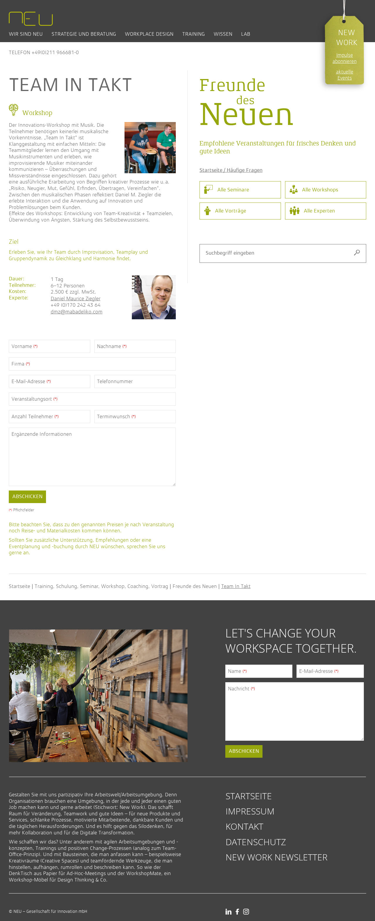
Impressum (250, 811)
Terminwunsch (116, 416)
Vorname (24, 346)
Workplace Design (149, 34)
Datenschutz (256, 842)
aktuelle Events (344, 75)
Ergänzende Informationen (41, 434)
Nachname (112, 346)
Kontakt (244, 826)
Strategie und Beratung (84, 34)
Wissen (223, 34)
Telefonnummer (115, 381)
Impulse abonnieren (345, 58)
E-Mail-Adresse (31, 381)
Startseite (19, 586)
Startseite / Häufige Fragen (231, 170)
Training (193, 34)
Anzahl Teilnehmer (35, 416)
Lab (245, 34)
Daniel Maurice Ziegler (75, 298)
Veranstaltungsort (34, 399)
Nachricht (241, 689)
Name (237, 671)
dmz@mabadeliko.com (77, 312)
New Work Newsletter (277, 857)
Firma (20, 364)
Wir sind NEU (26, 34)
